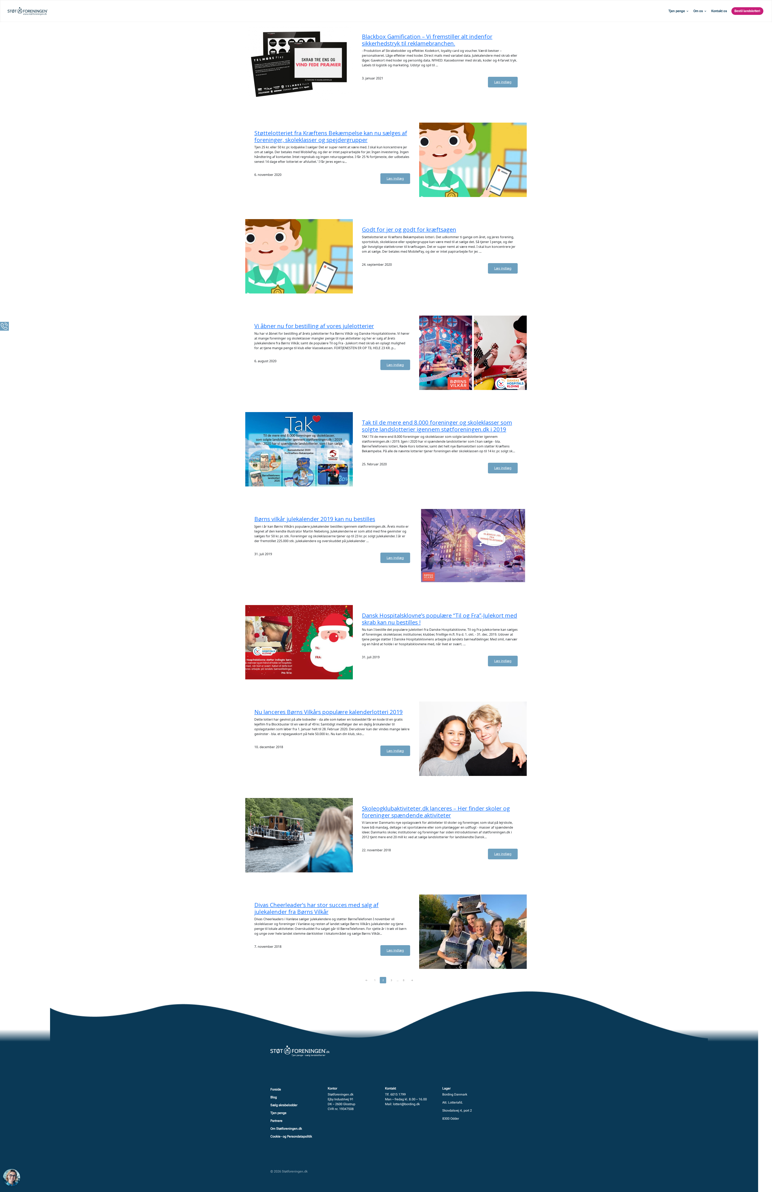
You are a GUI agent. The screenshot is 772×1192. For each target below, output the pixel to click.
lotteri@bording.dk (406, 1104)
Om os (698, 11)
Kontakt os (719, 11)
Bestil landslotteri (747, 11)
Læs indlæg (502, 82)
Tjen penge (676, 11)
